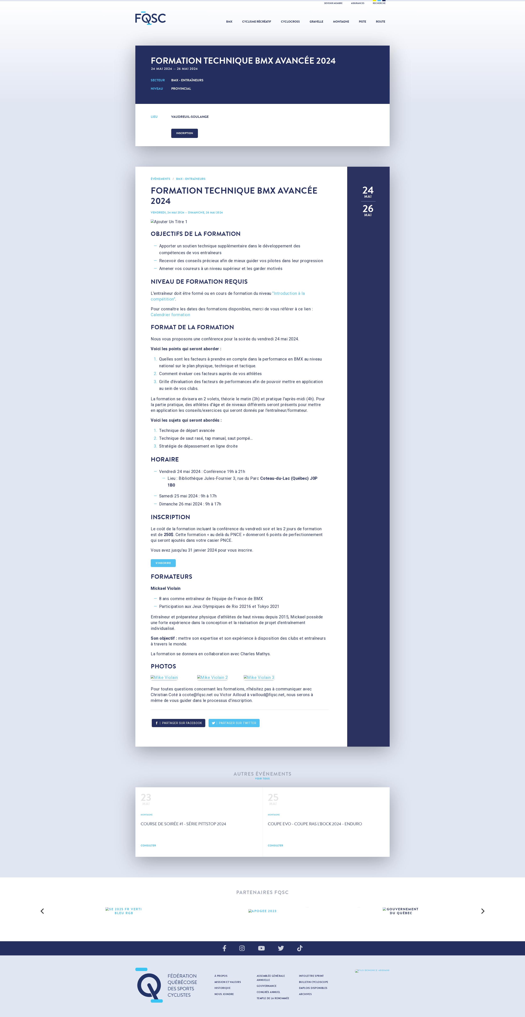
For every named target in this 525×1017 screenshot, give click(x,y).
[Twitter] (281, 948)
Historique (223, 988)
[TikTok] (300, 948)
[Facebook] (224, 948)
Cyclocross (290, 22)
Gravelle (316, 22)
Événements (160, 179)
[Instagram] (242, 948)
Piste (362, 22)
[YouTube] (261, 948)
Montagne (341, 22)
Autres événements (263, 774)
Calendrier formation (170, 314)
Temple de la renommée (273, 998)
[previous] (42, 911)
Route (380, 22)
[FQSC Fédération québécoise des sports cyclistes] (161, 18)
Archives (305, 994)
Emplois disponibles (313, 988)
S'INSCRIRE (163, 563)
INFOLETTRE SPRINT (311, 976)
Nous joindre (224, 994)
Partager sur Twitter (237, 723)
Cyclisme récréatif (256, 22)
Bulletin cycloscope (313, 982)
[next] (482, 911)
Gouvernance (266, 986)
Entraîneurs (192, 80)
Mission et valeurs (228, 982)
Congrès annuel (268, 992)
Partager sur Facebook (182, 723)
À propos (221, 976)
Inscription (184, 133)
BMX (229, 22)
